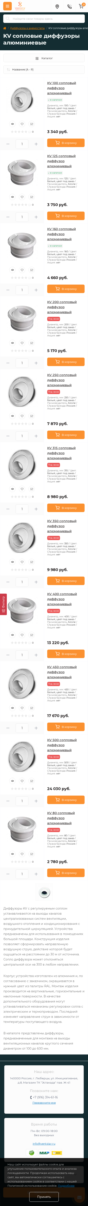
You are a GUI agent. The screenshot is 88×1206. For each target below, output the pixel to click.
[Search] (8, 18)
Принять (44, 1197)
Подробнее (66, 1185)
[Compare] (31, 124)
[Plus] (36, 144)
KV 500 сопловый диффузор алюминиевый (62, 745)
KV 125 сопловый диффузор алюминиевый (61, 161)
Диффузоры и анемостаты (27, 28)
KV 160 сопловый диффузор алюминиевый (61, 234)
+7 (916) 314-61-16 (45, 1097)
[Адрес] (57, 6)
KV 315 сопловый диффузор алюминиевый (61, 453)
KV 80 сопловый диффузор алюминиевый (61, 818)
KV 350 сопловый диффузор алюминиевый (61, 526)
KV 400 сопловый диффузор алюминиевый (62, 599)
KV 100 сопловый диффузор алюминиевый (61, 88)
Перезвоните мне (44, 1102)
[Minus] (8, 144)
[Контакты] (69, 6)
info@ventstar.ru (44, 1143)
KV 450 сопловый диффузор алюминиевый (62, 672)
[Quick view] (12, 124)
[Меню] (7, 6)
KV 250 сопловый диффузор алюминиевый (61, 380)
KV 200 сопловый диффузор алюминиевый (62, 307)
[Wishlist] (22, 124)
